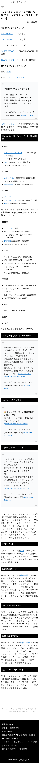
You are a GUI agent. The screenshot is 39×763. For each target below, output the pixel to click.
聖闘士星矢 (8, 184)
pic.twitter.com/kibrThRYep (15, 376)
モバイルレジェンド (9, 124)
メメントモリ (7, 34)
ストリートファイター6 (13, 153)
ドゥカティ (8, 197)
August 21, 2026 (27, 115)
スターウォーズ (10, 200)
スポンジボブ (9, 178)
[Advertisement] (19, 699)
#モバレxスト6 (24, 374)
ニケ (3, 45)
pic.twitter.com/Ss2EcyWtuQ (16, 488)
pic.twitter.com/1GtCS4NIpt (16, 424)
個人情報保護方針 (9, 749)
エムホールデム (8, 39)
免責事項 (23, 749)
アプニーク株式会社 (10, 728)
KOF (6, 162)
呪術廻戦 (7, 241)
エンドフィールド (16, 77)
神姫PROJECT (7, 51)
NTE (9, 72)
